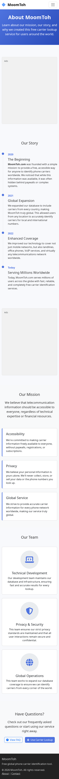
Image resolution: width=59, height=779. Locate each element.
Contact (15, 773)
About (5, 773)
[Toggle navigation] (53, 5)
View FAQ (15, 740)
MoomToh (16, 4)
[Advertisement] (29, 92)
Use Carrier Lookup (42, 740)
